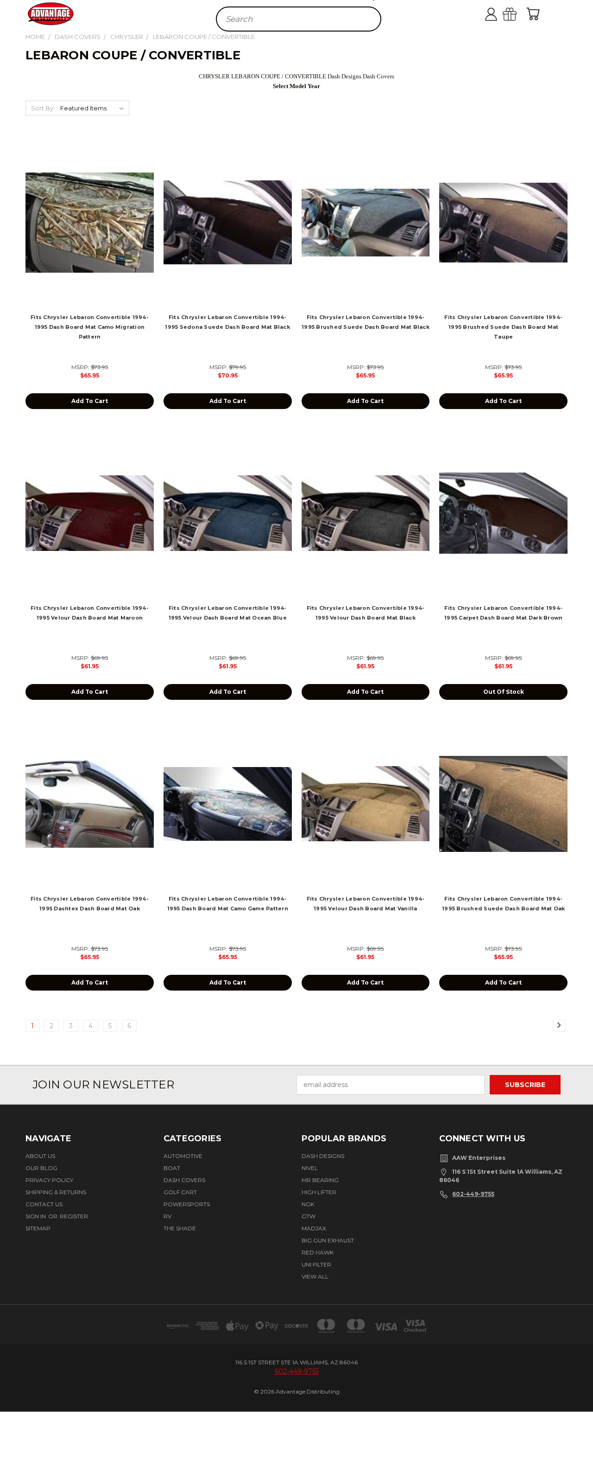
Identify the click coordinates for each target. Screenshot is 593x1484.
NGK (308, 1204)
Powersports (187, 1204)
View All (315, 1276)
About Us (40, 1155)
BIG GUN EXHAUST (328, 1240)
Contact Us (44, 1204)
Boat (172, 1167)
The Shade (180, 1228)
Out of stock (503, 691)
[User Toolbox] (500, 14)
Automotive (183, 1155)
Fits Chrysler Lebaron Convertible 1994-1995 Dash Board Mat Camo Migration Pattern (90, 327)
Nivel (310, 1167)
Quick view (89, 212)
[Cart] (535, 14)
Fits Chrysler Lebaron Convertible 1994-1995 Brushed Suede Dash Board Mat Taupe (503, 327)
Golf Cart (180, 1192)
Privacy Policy (49, 1180)
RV (167, 1216)
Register (74, 1216)
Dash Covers (184, 1180)
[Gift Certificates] (519, 14)
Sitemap (37, 1228)
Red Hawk (318, 1252)
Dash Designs (323, 1155)
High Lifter (319, 1192)
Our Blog (41, 1167)
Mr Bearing (320, 1180)
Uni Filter (316, 1264)
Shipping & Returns (55, 1192)
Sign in (36, 1216)
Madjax (314, 1228)
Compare (87, 230)
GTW (308, 1216)
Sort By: (43, 108)
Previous (580, 1448)
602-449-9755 (473, 1193)
